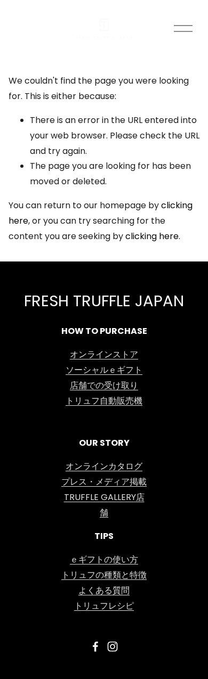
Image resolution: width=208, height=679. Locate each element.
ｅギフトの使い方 (104, 560)
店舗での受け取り (104, 386)
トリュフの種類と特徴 (104, 576)
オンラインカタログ (104, 467)
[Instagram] (112, 646)
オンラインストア (104, 355)
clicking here (152, 237)
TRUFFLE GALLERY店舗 (104, 505)
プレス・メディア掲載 (104, 482)
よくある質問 (104, 591)
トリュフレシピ (104, 606)
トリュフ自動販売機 (104, 401)
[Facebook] (95, 646)
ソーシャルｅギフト (104, 371)
